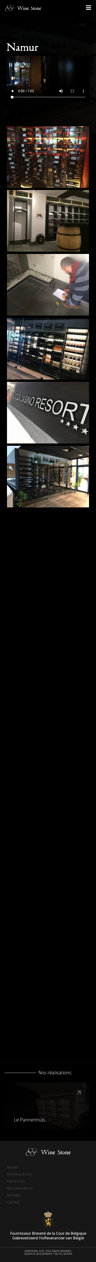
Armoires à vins (19, 1174)
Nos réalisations (20, 1188)
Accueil (12, 1167)
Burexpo (14, 1195)
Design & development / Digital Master (48, 1253)
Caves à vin (16, 1181)
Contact (13, 1202)
